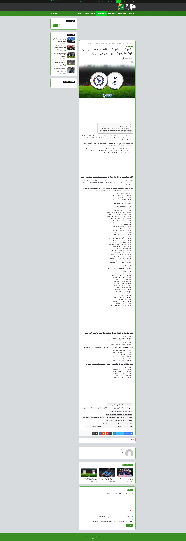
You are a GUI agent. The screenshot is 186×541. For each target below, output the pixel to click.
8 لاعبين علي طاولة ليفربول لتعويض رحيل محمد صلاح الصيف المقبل (101, 1)
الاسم (131, 510)
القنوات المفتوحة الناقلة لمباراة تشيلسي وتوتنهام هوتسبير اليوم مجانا (115, 128)
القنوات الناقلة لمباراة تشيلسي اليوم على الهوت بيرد (119, 417)
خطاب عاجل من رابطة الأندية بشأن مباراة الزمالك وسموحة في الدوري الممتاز (60, 55)
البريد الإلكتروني (129, 516)
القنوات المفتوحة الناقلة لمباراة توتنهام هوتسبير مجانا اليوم (117, 408)
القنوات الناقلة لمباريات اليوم (93, 426)
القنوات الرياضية (89, 13)
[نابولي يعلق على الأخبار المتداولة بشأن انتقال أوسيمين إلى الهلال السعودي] (107, 472)
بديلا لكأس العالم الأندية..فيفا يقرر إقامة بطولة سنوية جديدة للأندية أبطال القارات (59, 40)
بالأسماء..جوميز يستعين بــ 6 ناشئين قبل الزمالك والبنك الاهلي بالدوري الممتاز (60, 70)
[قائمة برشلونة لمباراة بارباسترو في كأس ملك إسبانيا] (125, 472)
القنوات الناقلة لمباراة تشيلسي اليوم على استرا (120, 411)
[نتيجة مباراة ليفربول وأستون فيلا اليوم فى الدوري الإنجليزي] (89, 472)
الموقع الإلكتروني (102, 516)
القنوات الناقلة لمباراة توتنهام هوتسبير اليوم (93, 417)
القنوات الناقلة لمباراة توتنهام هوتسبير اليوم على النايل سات (117, 423)
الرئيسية (131, 13)
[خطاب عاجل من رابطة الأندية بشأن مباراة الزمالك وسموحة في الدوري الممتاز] (71, 55)
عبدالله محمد (128, 62)
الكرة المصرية (121, 13)
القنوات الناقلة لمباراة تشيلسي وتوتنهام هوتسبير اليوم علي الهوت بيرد (115, 131)
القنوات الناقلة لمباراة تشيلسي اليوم (91, 408)
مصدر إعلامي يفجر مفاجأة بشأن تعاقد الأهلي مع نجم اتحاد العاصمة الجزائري (60, 47)
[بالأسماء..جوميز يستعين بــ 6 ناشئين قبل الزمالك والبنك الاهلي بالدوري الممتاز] (71, 70)
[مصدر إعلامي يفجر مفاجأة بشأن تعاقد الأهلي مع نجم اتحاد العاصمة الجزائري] (71, 47)
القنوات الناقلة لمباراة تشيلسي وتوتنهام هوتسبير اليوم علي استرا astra (115, 130)
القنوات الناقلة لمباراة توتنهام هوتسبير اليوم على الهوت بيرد (117, 426)
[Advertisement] (107, 28)
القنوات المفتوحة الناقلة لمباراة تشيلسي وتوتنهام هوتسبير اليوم (116, 126)
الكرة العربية (111, 13)
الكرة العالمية (101, 13)
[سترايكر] (127, 7)
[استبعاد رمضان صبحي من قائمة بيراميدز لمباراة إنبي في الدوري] (71, 62)
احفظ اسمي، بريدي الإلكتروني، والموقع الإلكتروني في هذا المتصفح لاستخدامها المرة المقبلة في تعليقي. (111, 521)
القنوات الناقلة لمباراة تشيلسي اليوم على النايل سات (118, 414)
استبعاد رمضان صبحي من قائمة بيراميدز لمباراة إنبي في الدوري (60, 62)
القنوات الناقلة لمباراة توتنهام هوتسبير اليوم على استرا (118, 420)
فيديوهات (79, 13)
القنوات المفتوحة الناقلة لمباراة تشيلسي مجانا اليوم (119, 405)
